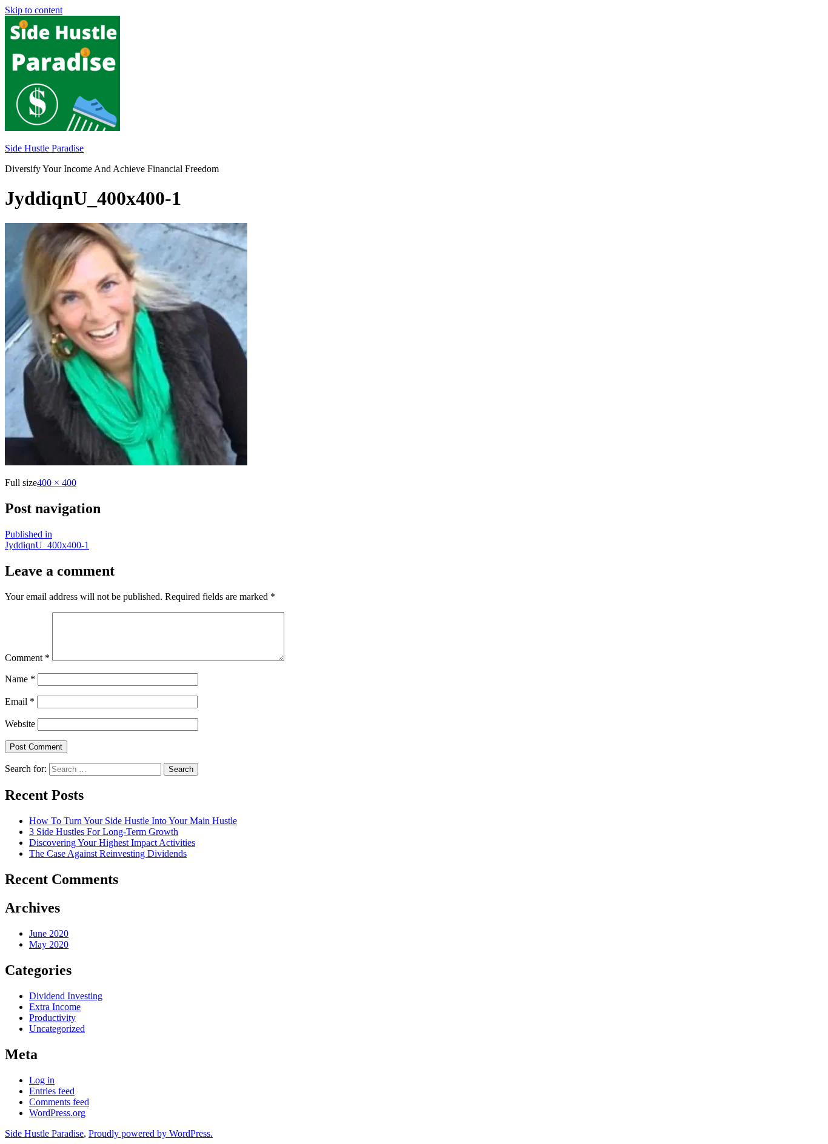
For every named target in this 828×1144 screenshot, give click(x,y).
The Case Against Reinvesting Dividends (108, 853)
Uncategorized (57, 1028)
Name (20, 679)
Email (20, 701)
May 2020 (48, 944)
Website (20, 724)
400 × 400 (56, 482)
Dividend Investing (65, 996)
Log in (42, 1080)
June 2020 (48, 933)
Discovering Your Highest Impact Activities (112, 842)
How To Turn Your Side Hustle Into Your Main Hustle (133, 821)
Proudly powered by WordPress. (150, 1133)
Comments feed (59, 1102)
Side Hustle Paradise (44, 148)
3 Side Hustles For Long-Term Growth (103, 831)
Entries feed (52, 1091)
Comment (27, 658)
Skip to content (33, 10)
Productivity (52, 1018)
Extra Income (55, 1007)
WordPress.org (57, 1113)
